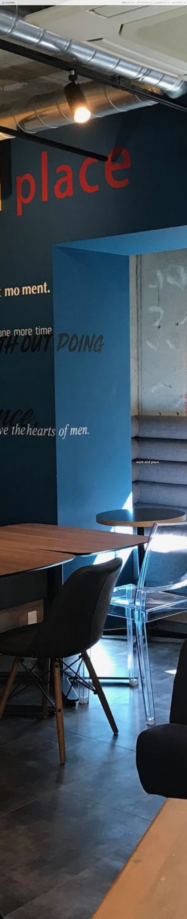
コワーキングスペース (144, 3)
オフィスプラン (177, 3)
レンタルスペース (161, 3)
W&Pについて (127, 3)
